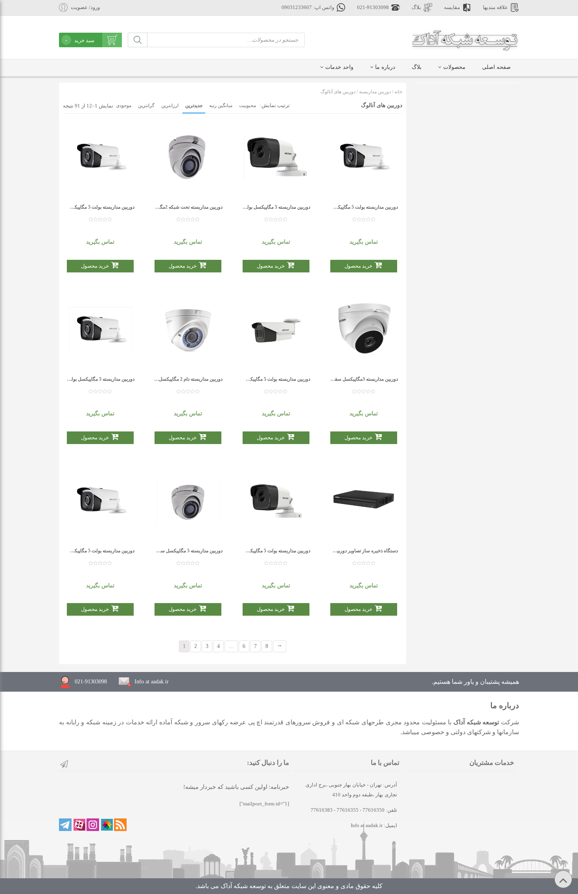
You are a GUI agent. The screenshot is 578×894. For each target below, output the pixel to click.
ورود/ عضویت (85, 7)
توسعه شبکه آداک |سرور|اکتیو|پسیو (465, 39)
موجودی (123, 105)
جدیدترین (193, 105)
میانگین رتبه (220, 105)
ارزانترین (170, 105)
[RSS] (120, 824)
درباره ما (385, 67)
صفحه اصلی (496, 67)
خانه (398, 91)
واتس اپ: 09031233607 (308, 7)
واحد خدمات (339, 67)
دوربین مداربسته (375, 91)
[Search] (137, 40)
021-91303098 (373, 7)
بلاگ (416, 7)
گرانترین (146, 105)
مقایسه (452, 7)
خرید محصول (95, 266)
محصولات (454, 67)
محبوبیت (247, 105)
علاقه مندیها (495, 7)
